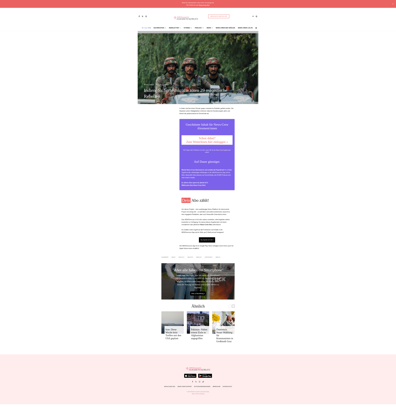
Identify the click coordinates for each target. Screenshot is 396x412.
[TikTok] (203, 382)
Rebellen (199, 257)
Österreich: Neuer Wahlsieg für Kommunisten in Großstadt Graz (224, 335)
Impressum (216, 386)
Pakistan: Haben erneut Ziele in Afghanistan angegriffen (199, 334)
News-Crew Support (222, 150)
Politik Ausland (149, 85)
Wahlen (218, 257)
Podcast (198, 28)
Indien (173, 257)
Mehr (209, 28)
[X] (142, 16)
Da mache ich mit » (207, 240)
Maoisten (190, 257)
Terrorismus (208, 257)
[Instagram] (146, 16)
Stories (187, 28)
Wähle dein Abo (169, 386)
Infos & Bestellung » (198, 293)
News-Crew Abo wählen (225, 28)
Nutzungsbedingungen (202, 386)
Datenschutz (227, 386)
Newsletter (174, 28)
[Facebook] (139, 16)
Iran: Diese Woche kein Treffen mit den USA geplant (173, 334)
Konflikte (181, 257)
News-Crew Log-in (245, 28)
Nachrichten (159, 28)
